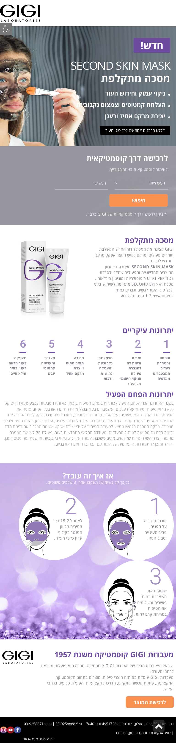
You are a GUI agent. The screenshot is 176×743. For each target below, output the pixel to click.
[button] (152, 45)
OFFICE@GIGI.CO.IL (132, 732)
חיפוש (138, 200)
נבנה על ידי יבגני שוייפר (38, 739)
